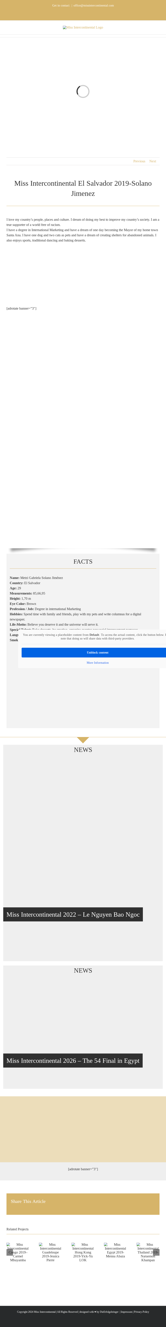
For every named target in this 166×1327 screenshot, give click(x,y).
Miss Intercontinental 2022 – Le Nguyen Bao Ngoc (73, 914)
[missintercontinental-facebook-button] (83, 1121)
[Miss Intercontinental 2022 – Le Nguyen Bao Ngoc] (83, 861)
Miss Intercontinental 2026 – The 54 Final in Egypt (72, 1060)
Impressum (126, 1311)
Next (152, 161)
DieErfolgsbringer (109, 1311)
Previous (139, 161)
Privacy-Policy (141, 1311)
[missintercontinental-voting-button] (83, 1149)
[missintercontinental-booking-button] (83, 1107)
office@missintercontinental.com (93, 5)
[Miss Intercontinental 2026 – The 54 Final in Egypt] (83, 1035)
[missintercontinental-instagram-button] (83, 1135)
